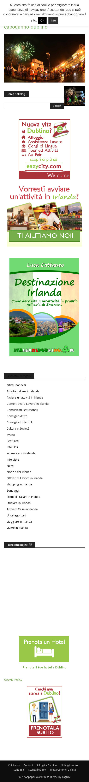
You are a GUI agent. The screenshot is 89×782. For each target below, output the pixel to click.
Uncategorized (16, 515)
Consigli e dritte (17, 416)
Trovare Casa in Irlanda (22, 509)
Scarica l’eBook (37, 769)
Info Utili (12, 447)
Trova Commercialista (63, 769)
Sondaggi (13, 490)
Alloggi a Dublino (47, 765)
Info (53, 20)
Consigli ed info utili (19, 422)
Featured (13, 441)
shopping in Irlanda (19, 484)
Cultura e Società (18, 428)
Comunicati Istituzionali (22, 410)
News (10, 466)
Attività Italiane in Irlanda (23, 391)
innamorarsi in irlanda (21, 453)
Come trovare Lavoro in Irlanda (28, 404)
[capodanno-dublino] (44, 81)
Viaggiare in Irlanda (19, 521)
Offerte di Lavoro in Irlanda (25, 478)
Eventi (11, 435)
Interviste (13, 459)
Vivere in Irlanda (17, 528)
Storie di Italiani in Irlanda (23, 497)
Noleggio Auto (69, 765)
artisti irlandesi (16, 385)
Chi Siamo (14, 765)
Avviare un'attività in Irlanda (25, 397)
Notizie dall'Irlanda (19, 472)
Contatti (28, 765)
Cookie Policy (13, 679)
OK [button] (42, 20)
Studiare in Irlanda (19, 503)
